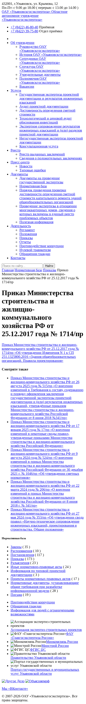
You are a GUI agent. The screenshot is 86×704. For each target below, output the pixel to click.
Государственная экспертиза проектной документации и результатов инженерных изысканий (51, 98)
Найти (49, 266)
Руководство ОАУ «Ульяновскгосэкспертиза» (39, 48)
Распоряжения (21, 551)
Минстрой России (55, 646)
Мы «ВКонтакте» (15, 688)
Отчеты (25, 242)
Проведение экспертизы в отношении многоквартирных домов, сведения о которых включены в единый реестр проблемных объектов (48, 212)
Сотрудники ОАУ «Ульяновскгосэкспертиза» (39, 60)
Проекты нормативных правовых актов (41, 579)
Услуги (16, 90)
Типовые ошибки (32, 170)
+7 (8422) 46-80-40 (24, 27)
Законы (16, 547)
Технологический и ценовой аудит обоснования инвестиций (45, 120)
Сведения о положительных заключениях (50, 158)
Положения (28, 234)
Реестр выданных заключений (42, 154)
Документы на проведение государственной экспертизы (41, 180)
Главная (8, 270)
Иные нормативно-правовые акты (36, 567)
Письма (16, 595)
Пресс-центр (20, 162)
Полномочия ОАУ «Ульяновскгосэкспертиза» (39, 80)
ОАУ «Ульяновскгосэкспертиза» (34, 15)
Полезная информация (36, 222)
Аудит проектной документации (43, 106)
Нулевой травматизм (35, 250)
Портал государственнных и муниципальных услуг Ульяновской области (45, 671)
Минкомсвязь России (62, 642)
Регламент (27, 230)
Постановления (22, 555)
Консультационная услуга (38, 146)
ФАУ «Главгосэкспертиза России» (42, 636)
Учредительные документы (40, 74)
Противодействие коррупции (41, 246)
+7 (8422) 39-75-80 (24, 31)
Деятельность (21, 226)
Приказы (26, 238)
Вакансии (26, 86)
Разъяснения (20, 563)
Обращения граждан (34, 254)
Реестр (16, 150)
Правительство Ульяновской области (38, 657)
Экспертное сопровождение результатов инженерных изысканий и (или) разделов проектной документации (50, 130)
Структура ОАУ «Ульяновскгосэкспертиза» (39, 68)
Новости (25, 166)
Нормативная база (33, 186)
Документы (19, 174)
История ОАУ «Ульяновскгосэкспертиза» (50, 54)
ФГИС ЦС (38, 650)
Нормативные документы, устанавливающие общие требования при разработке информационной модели (45, 587)
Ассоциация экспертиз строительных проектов (46, 630)
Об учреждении (22, 43)
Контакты (18, 258)
